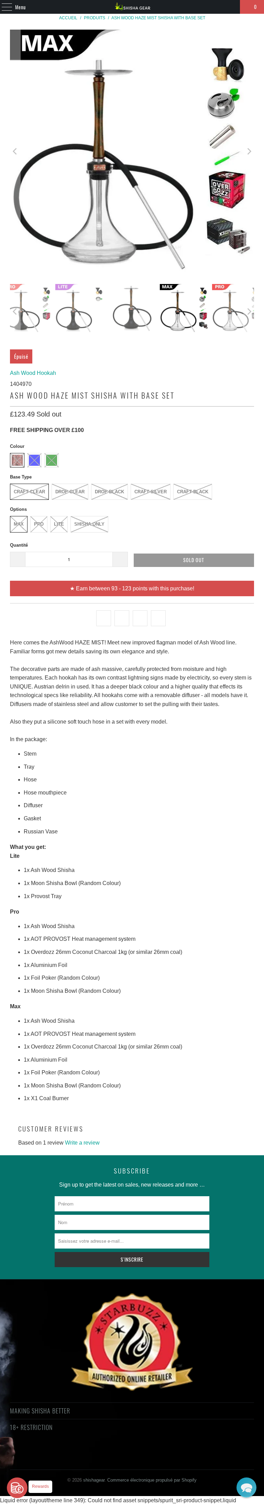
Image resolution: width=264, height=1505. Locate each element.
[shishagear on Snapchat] (150, 1452)
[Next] (248, 152)
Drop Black (109, 491)
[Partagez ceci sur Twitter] (103, 618)
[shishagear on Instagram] (138, 1452)
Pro (39, 524)
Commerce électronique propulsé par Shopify (152, 1480)
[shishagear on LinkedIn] (162, 1452)
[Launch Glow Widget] (17, 1487)
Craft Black (192, 491)
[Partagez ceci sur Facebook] (121, 618)
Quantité (19, 545)
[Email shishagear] (174, 1452)
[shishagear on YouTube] (113, 1452)
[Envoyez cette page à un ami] (158, 618)
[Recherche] (231, 7)
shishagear (93, 1480)
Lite (59, 524)
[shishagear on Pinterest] (125, 1452)
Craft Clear (29, 491)
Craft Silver (150, 491)
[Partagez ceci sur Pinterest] (140, 618)
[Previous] (15, 152)
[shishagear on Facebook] (101, 1452)
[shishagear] (132, 7)
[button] (246, 1487)
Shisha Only (89, 524)
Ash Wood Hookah (33, 373)
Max (19, 524)
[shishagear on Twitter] (89, 1452)
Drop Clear (70, 491)
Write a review (82, 1143)
